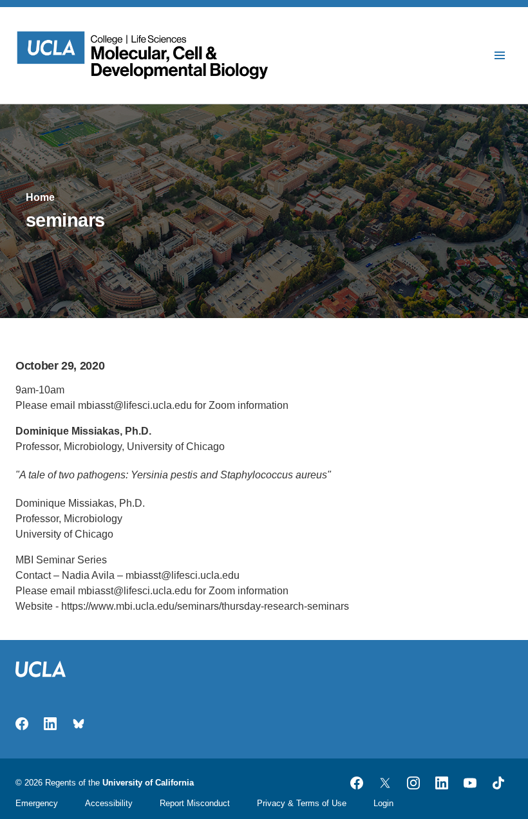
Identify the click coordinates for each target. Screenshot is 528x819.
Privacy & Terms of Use (301, 803)
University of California (148, 782)
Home (40, 197)
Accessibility (109, 803)
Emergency (36, 803)
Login (383, 803)
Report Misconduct (195, 803)
